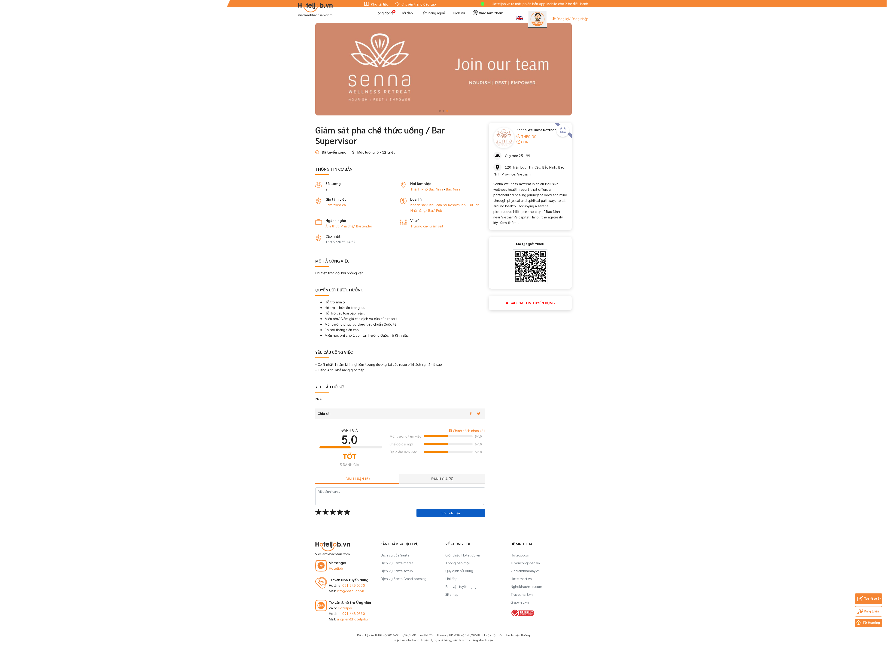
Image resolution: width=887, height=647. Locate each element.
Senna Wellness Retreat (536, 129)
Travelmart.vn (521, 594)
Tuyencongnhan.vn (525, 562)
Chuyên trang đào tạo (418, 4)
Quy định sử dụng (459, 570)
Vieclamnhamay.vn (525, 570)
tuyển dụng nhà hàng (436, 640)
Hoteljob (336, 568)
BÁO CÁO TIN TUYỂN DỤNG (532, 302)
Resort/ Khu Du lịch (464, 204)
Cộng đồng (384, 12)
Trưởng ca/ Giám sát (426, 226)
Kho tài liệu (379, 4)
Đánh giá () (442, 478)
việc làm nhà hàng (406, 640)
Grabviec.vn (519, 602)
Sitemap (452, 594)
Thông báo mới (457, 562)
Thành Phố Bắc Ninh (426, 189)
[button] (440, 111)
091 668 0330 (353, 613)
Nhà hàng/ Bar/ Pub (426, 210)
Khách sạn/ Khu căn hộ (429, 204)
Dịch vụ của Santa (394, 555)
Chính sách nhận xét (468, 430)
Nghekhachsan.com (526, 586)
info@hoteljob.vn (350, 590)
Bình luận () (358, 478)
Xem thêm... (509, 222)
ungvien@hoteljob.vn (354, 619)
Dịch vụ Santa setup (396, 570)
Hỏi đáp (407, 12)
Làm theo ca (335, 204)
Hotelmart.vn (521, 578)
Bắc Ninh (453, 189)
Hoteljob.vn (519, 555)
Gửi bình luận (450, 513)
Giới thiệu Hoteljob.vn (462, 555)
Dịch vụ (459, 12)
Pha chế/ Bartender (356, 226)
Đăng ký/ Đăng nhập (572, 18)
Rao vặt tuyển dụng (461, 586)
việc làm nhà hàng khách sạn (473, 640)
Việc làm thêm (490, 12)
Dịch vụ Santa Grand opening (403, 578)
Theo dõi (529, 136)
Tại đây (576, 3)
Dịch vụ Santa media (396, 562)
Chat (525, 141)
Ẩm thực (332, 226)
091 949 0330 (353, 585)
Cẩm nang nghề (433, 12)
